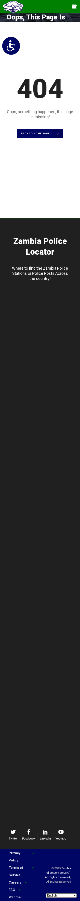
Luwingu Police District (43, 305)
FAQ (12, 890)
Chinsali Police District (43, 493)
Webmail (16, 897)
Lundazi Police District (43, 790)
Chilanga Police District (43, 557)
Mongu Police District (43, 444)
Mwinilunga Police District (43, 410)
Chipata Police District (43, 782)
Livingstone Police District (43, 733)
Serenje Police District (43, 684)
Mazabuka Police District (43, 741)
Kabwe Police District (43, 670)
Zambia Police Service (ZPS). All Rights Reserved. (58, 873)
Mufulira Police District (43, 628)
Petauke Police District (43, 797)
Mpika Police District (43, 501)
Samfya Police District (43, 354)
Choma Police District (43, 726)
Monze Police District (43, 748)
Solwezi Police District (43, 395)
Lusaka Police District (43, 542)
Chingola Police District (43, 613)
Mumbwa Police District (43, 692)
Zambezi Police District (43, 403)
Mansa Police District (43, 346)
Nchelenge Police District (43, 361)
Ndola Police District (43, 599)
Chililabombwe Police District (43, 635)
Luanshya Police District (43, 621)
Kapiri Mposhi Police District (43, 677)
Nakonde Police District (43, 508)
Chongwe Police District (43, 564)
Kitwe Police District (43, 606)
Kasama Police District (43, 297)
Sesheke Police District (43, 452)
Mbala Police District (43, 312)
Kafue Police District (43, 550)
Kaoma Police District (43, 459)
